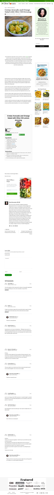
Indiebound (38, 84)
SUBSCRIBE (48, 3)
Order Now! (26, 1)
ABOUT (26, 3)
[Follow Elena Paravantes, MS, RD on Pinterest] (17, 226)
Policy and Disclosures (12, 493)
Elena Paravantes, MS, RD (14, 202)
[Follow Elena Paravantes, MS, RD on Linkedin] (15, 226)
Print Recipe (9, 134)
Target (42, 84)
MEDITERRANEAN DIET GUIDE (40, 3)
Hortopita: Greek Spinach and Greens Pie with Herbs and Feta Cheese (26, 231)
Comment (7, 258)
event (27, 56)
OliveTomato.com (13, 316)
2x (7, 130)
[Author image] (5, 14)
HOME (19, 3)
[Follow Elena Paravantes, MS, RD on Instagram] (13, 226)
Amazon (38, 83)
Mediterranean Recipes (11, 7)
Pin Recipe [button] (22, 134)
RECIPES (23, 3)
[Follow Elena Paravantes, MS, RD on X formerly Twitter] (11, 226)
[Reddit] (52, 1)
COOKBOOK (31, 3)
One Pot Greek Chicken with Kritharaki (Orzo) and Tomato (10, 231)
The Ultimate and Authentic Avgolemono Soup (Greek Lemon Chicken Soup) (37, 113)
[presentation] (38, 94)
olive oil (13, 143)
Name (6, 271)
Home (6, 7)
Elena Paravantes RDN (13, 373)
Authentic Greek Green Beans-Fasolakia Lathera (45, 127)
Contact (13, 492)
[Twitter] (50, 1)
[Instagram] (46, 1)
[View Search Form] (52, 4)
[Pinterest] (47, 1)
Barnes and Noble (43, 83)
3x (9, 130)
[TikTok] (49, 1)
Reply (30, 283)
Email (20, 271)
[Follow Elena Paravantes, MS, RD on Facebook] (10, 226)
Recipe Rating (7, 253)
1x (6, 130)
